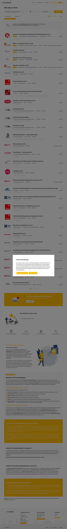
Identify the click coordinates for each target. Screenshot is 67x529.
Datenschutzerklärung (20, 269)
